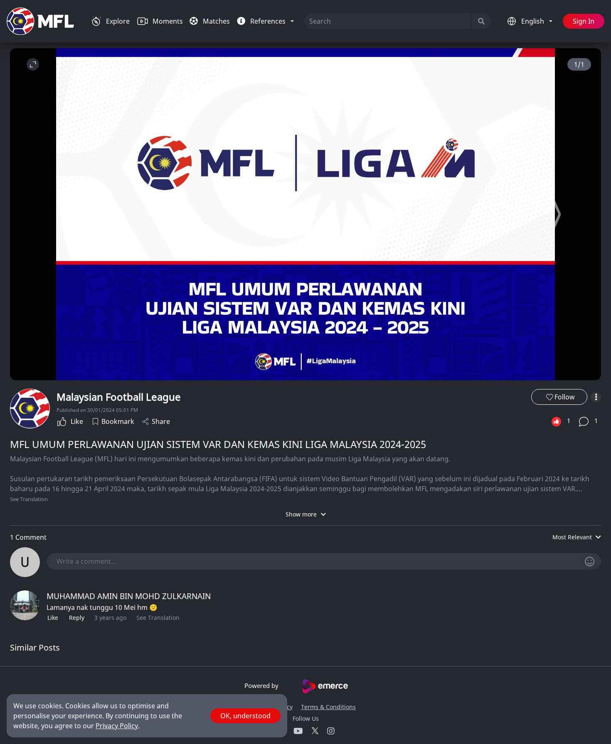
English (533, 21)
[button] (556, 214)
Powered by (262, 685)
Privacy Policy (117, 725)
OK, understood (245, 715)
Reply (76, 618)
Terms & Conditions (328, 707)
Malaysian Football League (119, 397)
